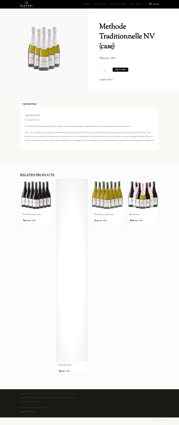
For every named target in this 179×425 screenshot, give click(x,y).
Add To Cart (120, 70)
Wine (110, 79)
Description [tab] (30, 104)
